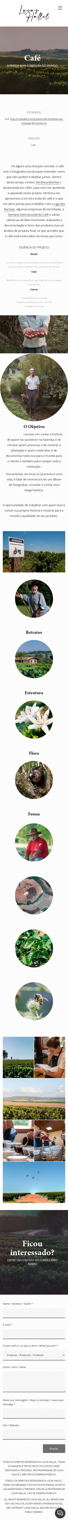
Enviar (54, 1448)
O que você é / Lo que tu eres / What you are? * (30, 1345)
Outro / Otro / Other (14, 1367)
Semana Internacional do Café (28, 215)
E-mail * (7, 1324)
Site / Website (11, 1425)
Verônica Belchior (48, 182)
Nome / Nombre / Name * (18, 1303)
